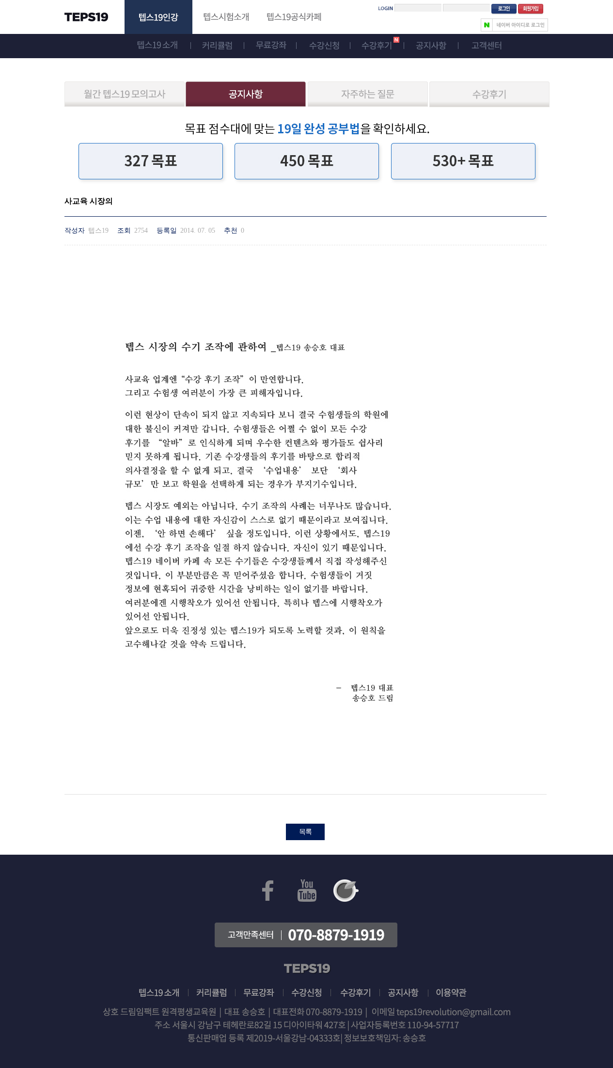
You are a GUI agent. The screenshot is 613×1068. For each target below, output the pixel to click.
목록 (305, 831)
